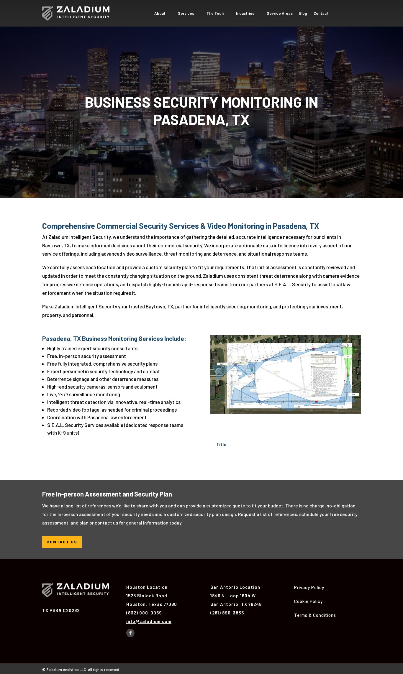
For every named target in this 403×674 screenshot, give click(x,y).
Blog (303, 13)
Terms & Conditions (315, 615)
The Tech (215, 13)
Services (186, 13)
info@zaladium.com (148, 621)
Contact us (62, 541)
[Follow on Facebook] (130, 633)
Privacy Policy (309, 587)
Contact (321, 13)
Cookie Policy (308, 601)
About (160, 13)
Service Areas (280, 13)
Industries (245, 13)
